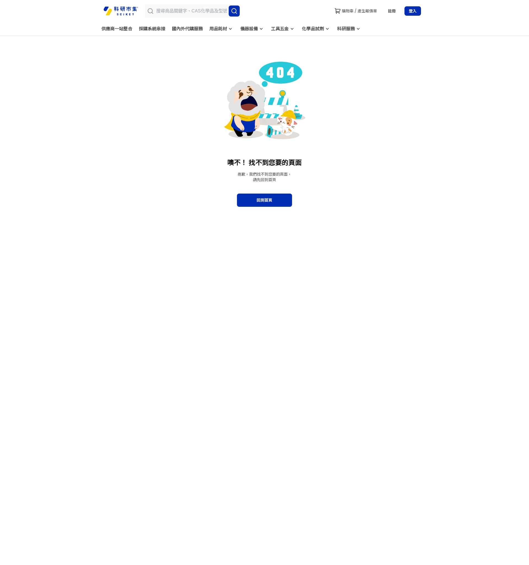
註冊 (392, 11)
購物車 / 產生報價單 (359, 11)
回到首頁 (264, 200)
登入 (413, 11)
